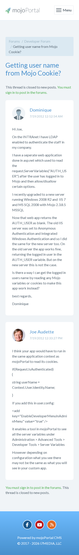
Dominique (41, 109)
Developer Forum (37, 41)
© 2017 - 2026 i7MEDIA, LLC (39, 543)
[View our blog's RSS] (51, 524)
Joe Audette (42, 331)
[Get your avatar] (18, 117)
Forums (14, 41)
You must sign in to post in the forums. (33, 487)
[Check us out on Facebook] (27, 524)
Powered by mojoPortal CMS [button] (39, 537)
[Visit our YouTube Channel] (39, 524)
